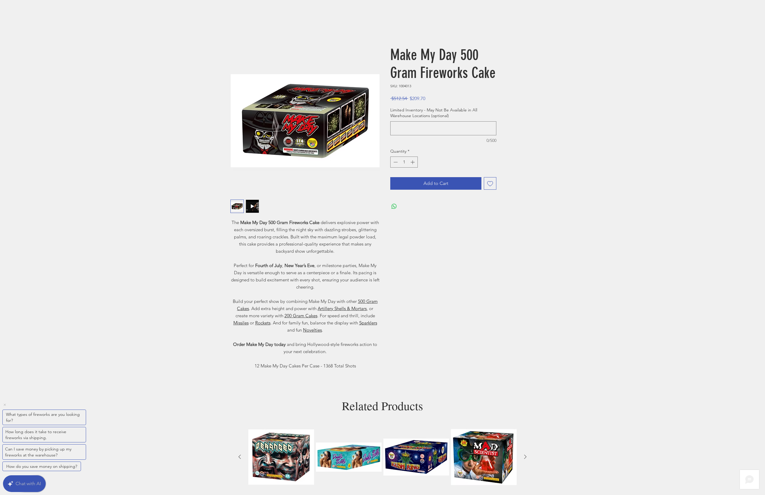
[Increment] (413, 163)
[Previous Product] (239, 457)
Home (237, 25)
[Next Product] (525, 457)
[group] (382, 458)
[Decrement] (395, 163)
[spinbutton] (404, 163)
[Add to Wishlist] (490, 184)
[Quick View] (281, 458)
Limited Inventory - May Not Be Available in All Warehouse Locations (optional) (433, 113)
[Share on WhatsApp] (394, 207)
